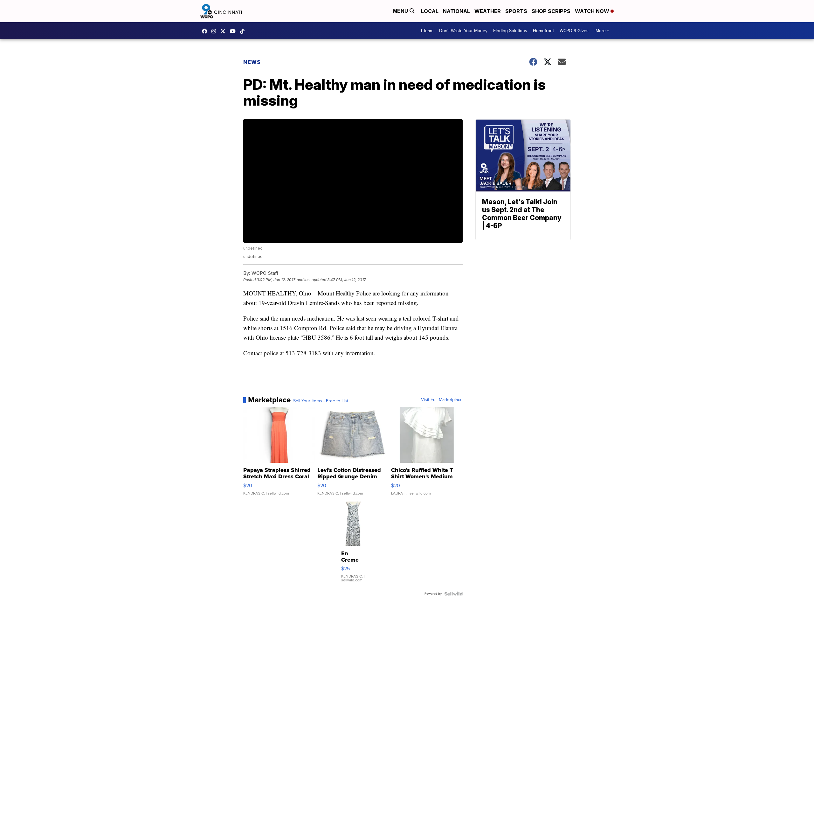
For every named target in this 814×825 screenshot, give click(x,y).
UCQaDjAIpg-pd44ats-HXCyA (234, 31)
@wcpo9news (244, 31)
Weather (487, 11)
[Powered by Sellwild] (453, 594)
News (252, 62)
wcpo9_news (215, 31)
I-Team (427, 30)
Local (429, 11)
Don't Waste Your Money (463, 30)
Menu (401, 11)
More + (602, 30)
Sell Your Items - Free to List (320, 401)
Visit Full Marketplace (442, 400)
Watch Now (592, 11)
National (456, 11)
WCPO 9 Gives (574, 30)
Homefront (543, 30)
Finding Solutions (510, 30)
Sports (516, 11)
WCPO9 (206, 31)
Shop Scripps (551, 11)
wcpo (224, 31)
